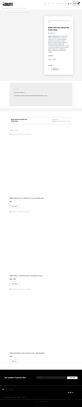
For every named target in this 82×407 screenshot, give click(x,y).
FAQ (52, 3)
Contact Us (64, 3)
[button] (54, 3)
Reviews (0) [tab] (16, 89)
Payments (14, 397)
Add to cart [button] (14, 361)
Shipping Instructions (8, 397)
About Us (58, 3)
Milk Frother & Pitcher (66, 121)
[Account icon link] (68, 3)
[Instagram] (70, 392)
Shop (49, 3)
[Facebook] (68, 392)
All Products (10, 12)
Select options (14, 206)
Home (45, 3)
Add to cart (55, 69)
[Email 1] (72, 392)
